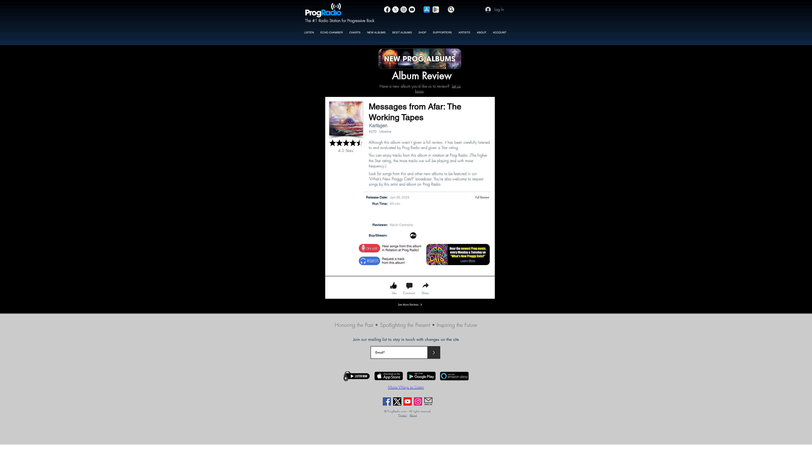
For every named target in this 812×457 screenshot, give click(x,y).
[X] (395, 9)
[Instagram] (404, 9)
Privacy (402, 415)
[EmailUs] (428, 401)
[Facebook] (387, 9)
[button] (451, 9)
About (413, 415)
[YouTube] (412, 9)
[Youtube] (407, 401)
